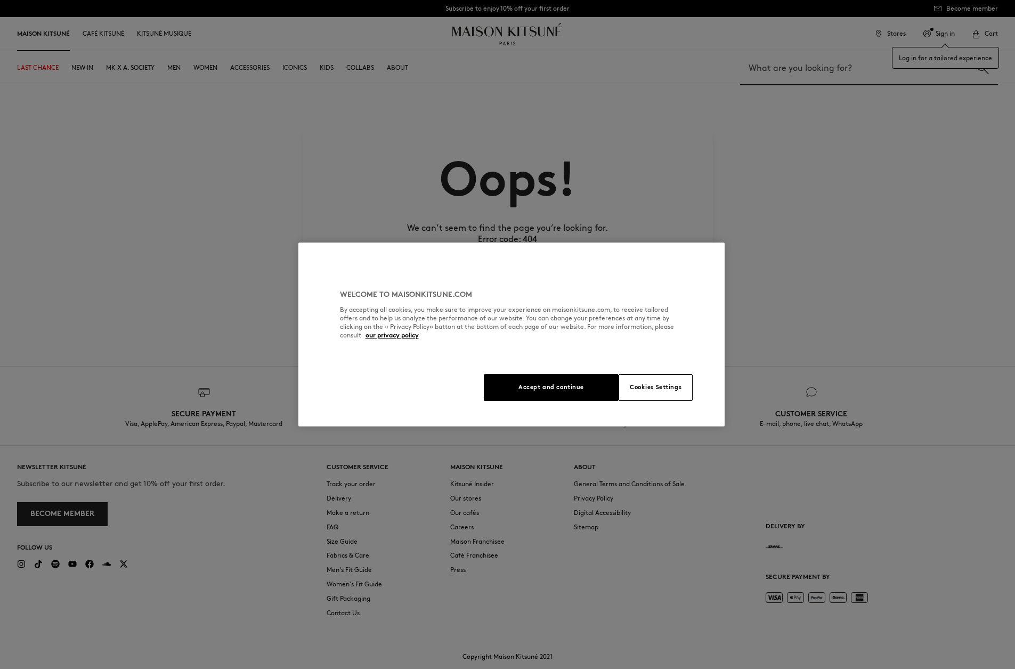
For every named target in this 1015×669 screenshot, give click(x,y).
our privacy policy (392, 335)
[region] (511, 334)
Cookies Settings (655, 387)
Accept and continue (551, 387)
